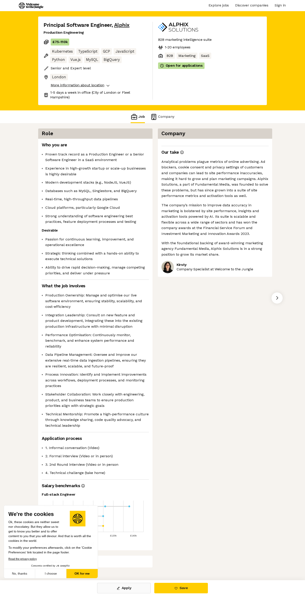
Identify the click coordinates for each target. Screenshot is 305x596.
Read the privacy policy (23, 559)
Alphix (122, 25)
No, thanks (20, 573)
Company (166, 116)
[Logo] (31, 5)
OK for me (82, 573)
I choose (51, 573)
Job (141, 116)
